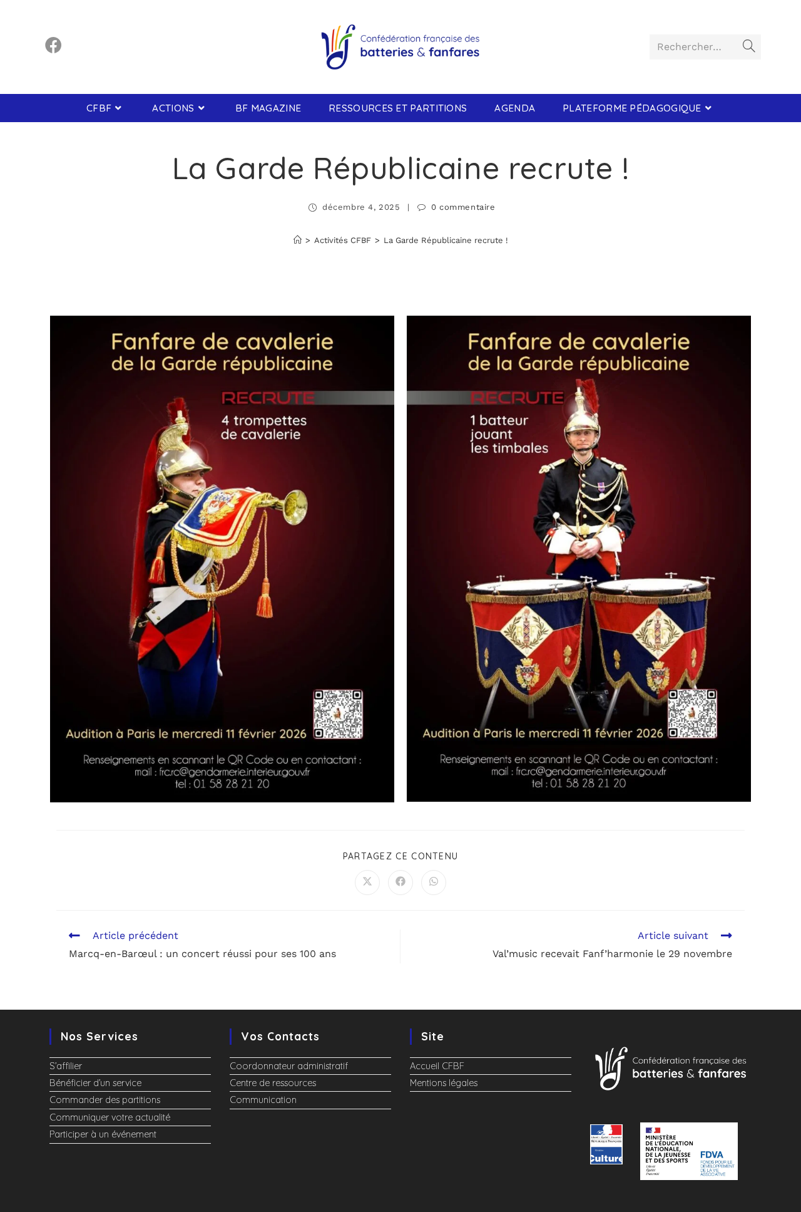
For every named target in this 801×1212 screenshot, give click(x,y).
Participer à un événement (102, 1134)
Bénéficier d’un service (95, 1083)
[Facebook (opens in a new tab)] (53, 45)
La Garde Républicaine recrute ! (446, 240)
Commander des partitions (104, 1100)
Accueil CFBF (437, 1066)
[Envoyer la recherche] (749, 47)
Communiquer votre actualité (109, 1117)
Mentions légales (443, 1083)
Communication (263, 1100)
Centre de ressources (273, 1083)
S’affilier (65, 1066)
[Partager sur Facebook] (400, 882)
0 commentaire (463, 207)
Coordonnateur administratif (289, 1066)
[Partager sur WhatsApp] (433, 882)
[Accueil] (297, 240)
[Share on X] (367, 882)
